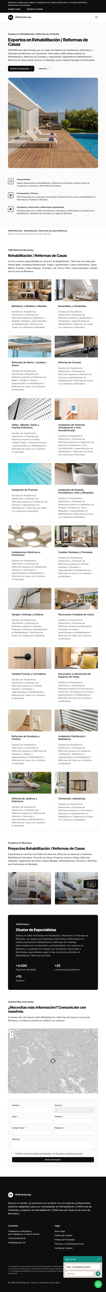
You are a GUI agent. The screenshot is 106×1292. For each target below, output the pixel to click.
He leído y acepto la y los (49, 1153)
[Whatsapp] (98, 1284)
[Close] (98, 1259)
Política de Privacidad (41, 1153)
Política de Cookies (63, 1235)
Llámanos (43, 68)
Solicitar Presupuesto (19, 68)
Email (15, 1116)
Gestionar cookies (35, 9)
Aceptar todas (14, 9)
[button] (53, 1061)
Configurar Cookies (64, 1248)
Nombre (16, 1105)
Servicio (59, 1105)
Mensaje (16, 1139)
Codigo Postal (19, 1128)
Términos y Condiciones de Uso (69, 1153)
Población (60, 1128)
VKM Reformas (22, 17)
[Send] (98, 1273)
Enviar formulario (53, 1160)
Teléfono (59, 1116)
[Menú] (96, 17)
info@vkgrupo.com (16, 1242)
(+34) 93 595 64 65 (17, 1238)
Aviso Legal (60, 1231)
